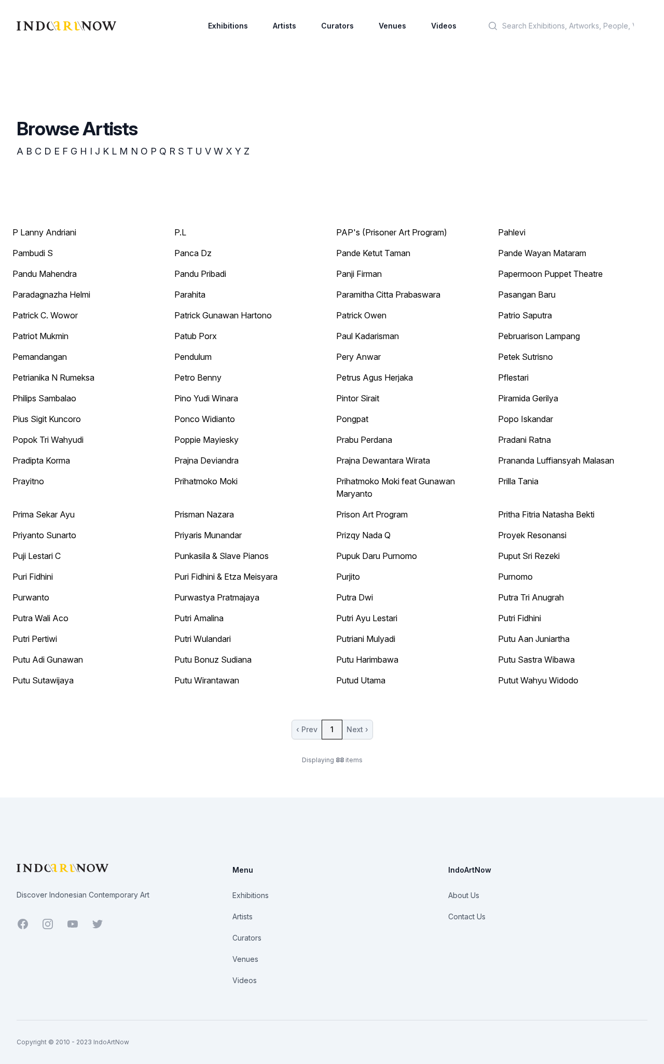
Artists (284, 25)
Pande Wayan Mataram (542, 253)
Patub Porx (195, 336)
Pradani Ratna (524, 440)
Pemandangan (39, 357)
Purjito (348, 576)
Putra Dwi (354, 597)
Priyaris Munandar (208, 535)
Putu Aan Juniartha (534, 639)
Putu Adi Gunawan (47, 659)
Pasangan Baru (527, 294)
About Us (463, 895)
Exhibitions (228, 25)
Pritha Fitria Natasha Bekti (546, 514)
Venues (392, 25)
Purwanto (30, 597)
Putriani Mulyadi (365, 639)
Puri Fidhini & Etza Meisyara (226, 576)
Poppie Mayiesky (206, 440)
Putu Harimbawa (367, 659)
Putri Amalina (199, 618)
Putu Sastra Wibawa (536, 659)
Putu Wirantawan (206, 680)
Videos (444, 25)
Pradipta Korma (41, 460)
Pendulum (193, 357)
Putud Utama (360, 680)
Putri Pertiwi (34, 639)
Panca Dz (193, 253)
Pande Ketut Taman (373, 253)
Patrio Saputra (525, 315)
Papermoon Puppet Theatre (550, 274)
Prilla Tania (518, 481)
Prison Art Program (372, 514)
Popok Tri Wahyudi (48, 440)
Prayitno (28, 481)
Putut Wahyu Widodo (538, 680)
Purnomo (515, 576)
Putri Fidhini (519, 618)
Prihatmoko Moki (206, 481)
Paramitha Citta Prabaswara (388, 294)
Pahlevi (511, 232)
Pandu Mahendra (44, 274)
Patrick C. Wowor (45, 315)
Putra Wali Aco (40, 618)
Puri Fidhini (32, 576)
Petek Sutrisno (525, 357)
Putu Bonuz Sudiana (213, 659)
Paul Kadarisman (367, 336)
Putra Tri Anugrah (531, 597)
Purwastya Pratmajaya (216, 597)
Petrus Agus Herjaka (374, 377)
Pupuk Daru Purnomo (376, 556)
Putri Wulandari (202, 639)
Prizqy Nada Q (363, 535)
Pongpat (352, 419)
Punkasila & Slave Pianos (221, 556)
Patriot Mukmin (40, 336)
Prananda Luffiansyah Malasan (556, 460)
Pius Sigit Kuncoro (46, 419)
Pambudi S (32, 253)
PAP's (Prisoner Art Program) (391, 232)
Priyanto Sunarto (44, 535)
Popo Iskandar (525, 419)
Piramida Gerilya (528, 398)
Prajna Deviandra (206, 460)
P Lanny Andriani (44, 232)
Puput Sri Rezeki (529, 556)
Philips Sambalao (44, 398)
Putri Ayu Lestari (366, 618)
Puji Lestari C (36, 556)
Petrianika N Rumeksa (53, 377)
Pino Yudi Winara (206, 398)
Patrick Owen (361, 315)
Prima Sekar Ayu (43, 514)
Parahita (189, 294)
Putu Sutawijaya (43, 680)
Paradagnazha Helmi (51, 294)
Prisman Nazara (204, 514)
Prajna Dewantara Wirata (383, 460)
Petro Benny (198, 377)
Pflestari (513, 377)
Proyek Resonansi (532, 535)
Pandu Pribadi (200, 274)
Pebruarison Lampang (539, 336)
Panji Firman (359, 274)
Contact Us (467, 916)
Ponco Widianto (204, 419)
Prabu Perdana (364, 440)
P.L (180, 232)
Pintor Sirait (357, 398)
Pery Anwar (358, 357)
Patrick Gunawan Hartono (223, 315)
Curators (337, 25)
